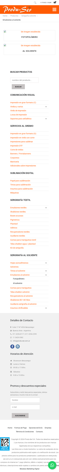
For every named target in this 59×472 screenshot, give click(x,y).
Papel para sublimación (20, 181)
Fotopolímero (29, 37)
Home (5, 16)
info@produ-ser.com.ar (21, 341)
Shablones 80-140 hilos (20, 300)
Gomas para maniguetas (20, 288)
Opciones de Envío (36, 428)
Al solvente (29, 51)
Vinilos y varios (16, 107)
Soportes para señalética (20, 119)
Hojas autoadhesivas (19, 263)
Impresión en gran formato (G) (23, 133)
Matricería (14, 162)
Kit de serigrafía (17, 248)
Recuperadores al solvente (21, 296)
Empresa (48, 428)
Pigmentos (14, 220)
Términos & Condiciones (25, 432)
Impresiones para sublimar (21, 142)
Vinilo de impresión (18, 110)
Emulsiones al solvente (20, 275)
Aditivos (13, 228)
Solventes (14, 267)
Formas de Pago (20, 428)
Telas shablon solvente (20, 292)
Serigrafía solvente (28, 16)
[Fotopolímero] (29, 31)
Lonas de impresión (18, 115)
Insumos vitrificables (19, 308)
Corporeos (14, 158)
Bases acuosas (16, 216)
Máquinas (14, 193)
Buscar (18, 87)
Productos (14, 16)
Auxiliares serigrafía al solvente (23, 304)
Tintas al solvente (17, 271)
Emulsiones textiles (18, 208)
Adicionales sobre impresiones (23, 166)
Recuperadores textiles (20, 232)
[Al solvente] (29, 45)
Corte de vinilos (16, 150)
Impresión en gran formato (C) (23, 102)
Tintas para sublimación (20, 185)
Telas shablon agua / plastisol (23, 244)
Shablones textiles (18, 212)
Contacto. (39, 432)
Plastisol (14, 224)
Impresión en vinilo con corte (22, 138)
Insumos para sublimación (21, 189)
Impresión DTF (16, 146)
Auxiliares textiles (17, 236)
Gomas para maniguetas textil (23, 240)
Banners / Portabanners (20, 154)
